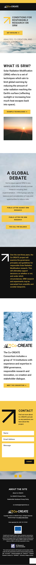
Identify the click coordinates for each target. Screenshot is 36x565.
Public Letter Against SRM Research (18, 209)
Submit (29, 461)
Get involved (12, 33)
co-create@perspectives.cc (21, 505)
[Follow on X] (15, 476)
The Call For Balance (18, 227)
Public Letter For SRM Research (18, 218)
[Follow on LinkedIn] (20, 476)
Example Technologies (16, 112)
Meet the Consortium (15, 385)
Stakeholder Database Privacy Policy (18, 499)
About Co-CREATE (18, 493)
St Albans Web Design (22, 517)
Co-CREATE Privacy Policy (18, 496)
